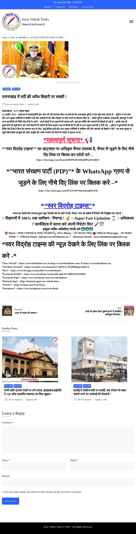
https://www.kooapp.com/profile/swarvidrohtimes (36, 270)
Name (6, 460)
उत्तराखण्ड (6, 89)
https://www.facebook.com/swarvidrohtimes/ (44, 277)
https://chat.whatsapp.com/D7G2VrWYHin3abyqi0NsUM (68, 190)
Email (74, 460)
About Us (48, 7)
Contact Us (60, 7)
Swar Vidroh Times (35, 19)
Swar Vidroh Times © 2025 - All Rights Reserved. (68, 526)
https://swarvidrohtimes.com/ (65, 263)
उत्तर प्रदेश (8, 386)
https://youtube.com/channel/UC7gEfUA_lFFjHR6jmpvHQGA (57, 267)
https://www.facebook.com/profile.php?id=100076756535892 (55, 274)
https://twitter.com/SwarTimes (29, 284)
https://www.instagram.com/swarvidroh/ (37, 288)
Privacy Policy (88, 7)
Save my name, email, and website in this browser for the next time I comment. (42, 492)
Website (6, 476)
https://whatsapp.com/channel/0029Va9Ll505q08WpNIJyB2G (68, 159)
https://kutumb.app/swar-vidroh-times (39, 281)
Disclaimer (73, 7)
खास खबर (16, 89)
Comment (7, 422)
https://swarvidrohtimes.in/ (33, 263)
